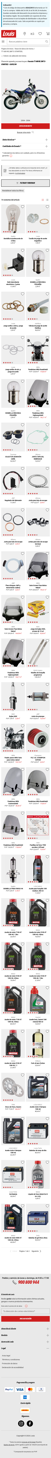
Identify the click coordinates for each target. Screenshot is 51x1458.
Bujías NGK (13, 716)
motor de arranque (38, 716)
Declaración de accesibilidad (13, 1367)
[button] (46, 42)
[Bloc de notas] (40, 34)
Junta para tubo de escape (38, 500)
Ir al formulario (20, 173)
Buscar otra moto (24, 132)
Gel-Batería (13, 1194)
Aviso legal (6, 1356)
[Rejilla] (43, 199)
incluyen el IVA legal (29, 1442)
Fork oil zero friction (38, 1063)
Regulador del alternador (13, 500)
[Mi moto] (32, 34)
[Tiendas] (24, 34)
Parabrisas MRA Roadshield (38, 369)
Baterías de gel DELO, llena (38, 1238)
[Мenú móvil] (3, 41)
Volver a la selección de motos (14, 56)
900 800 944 (28, 1282)
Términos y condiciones (11, 1360)
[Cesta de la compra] (48, 34)
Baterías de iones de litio (37, 1150)
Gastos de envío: (9, 1445)
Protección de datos (9, 1363)
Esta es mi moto (25, 126)
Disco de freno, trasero (13, 1107)
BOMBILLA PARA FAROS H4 (13, 889)
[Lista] (47, 199)
